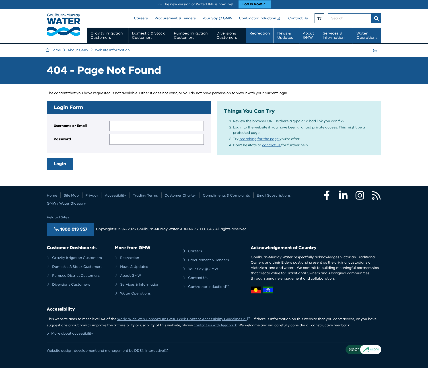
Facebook (327, 195)
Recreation (259, 33)
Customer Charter (180, 195)
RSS (376, 195)
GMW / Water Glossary (66, 203)
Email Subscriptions (274, 195)
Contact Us (298, 18)
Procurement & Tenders (175, 18)
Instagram (360, 195)
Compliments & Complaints (226, 195)
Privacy (91, 195)
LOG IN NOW (252, 4)
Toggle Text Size (319, 18)
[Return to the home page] (63, 35)
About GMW (308, 35)
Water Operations (367, 35)
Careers (141, 18)
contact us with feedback (215, 325)
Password (62, 139)
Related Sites (58, 217)
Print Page (376, 54)
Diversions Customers (226, 35)
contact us (271, 145)
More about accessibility (72, 333)
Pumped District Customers (76, 275)
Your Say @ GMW (217, 18)
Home (56, 50)
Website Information (112, 50)
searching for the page (259, 138)
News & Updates (285, 35)
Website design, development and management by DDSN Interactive (105, 350)
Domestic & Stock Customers (148, 35)
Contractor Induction (257, 18)
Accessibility (115, 195)
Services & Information (334, 35)
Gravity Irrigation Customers (107, 35)
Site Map (71, 195)
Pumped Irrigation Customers (191, 35)
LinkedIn (343, 195)
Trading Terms (145, 195)
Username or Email (70, 125)
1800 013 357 (73, 229)
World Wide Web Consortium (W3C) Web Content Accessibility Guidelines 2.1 (182, 319)
